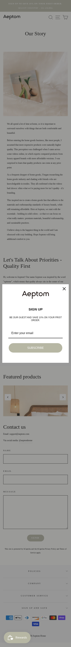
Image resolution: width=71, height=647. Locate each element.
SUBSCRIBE (35, 347)
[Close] (64, 288)
